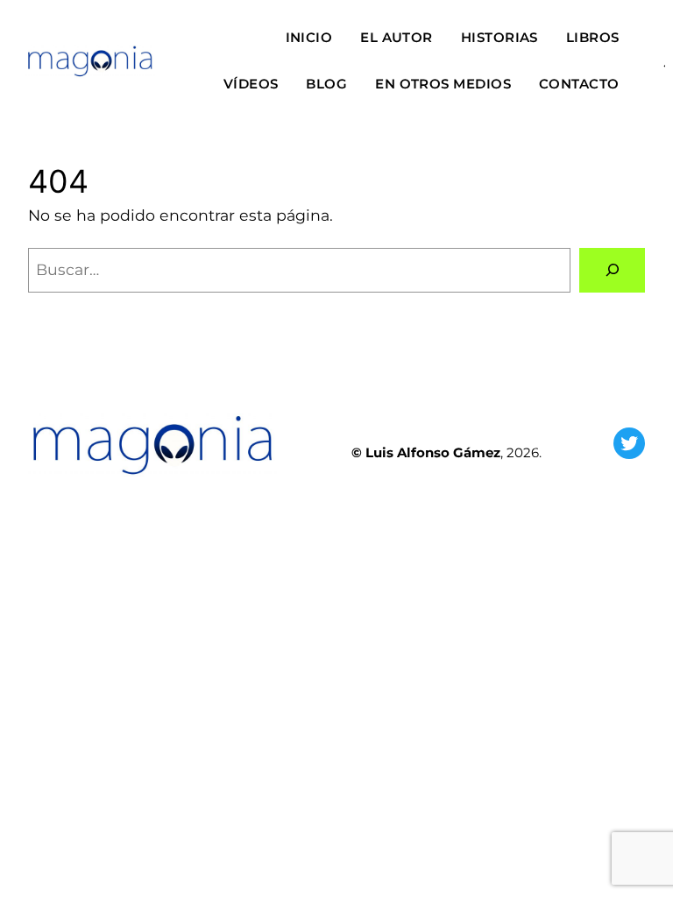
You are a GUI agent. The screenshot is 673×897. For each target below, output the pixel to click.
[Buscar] (612, 270)
